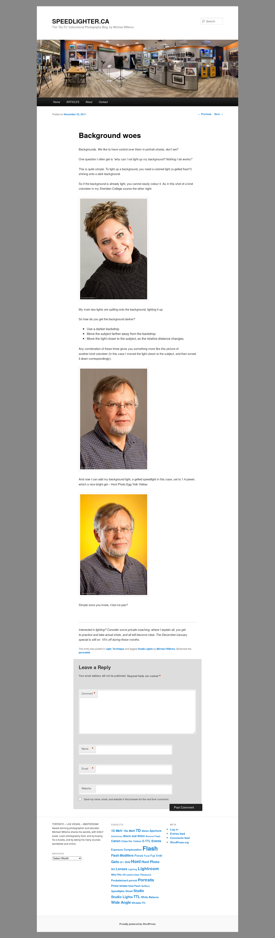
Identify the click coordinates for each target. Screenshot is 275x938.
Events (156, 841)
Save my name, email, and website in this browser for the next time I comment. (126, 799)
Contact (103, 102)
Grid (127, 862)
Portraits (146, 880)
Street (129, 891)
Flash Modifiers (122, 855)
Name (88, 748)
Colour (137, 841)
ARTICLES (72, 102)
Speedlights (118, 891)
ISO (113, 869)
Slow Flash (134, 886)
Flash (150, 848)
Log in (174, 829)
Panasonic (145, 874)
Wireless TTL (139, 903)
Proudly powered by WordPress (137, 924)
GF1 (122, 862)
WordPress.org (179, 842)
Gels (115, 861)
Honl (136, 861)
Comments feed (180, 838)
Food (147, 855)
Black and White (134, 836)
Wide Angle (121, 902)
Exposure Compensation (126, 849)
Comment (88, 693)
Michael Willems (166, 649)
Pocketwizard (119, 880)
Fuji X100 (156, 855)
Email (88, 768)
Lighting (132, 869)
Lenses (121, 868)
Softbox (145, 885)
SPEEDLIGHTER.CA (80, 21)
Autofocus (116, 836)
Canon (115, 841)
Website (86, 788)
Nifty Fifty (116, 874)
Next (218, 114)
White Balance (150, 897)
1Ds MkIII (129, 831)
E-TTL (146, 841)
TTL (136, 896)
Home (56, 102)
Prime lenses (119, 886)
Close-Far (126, 841)
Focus (138, 855)
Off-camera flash (131, 874)
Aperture (155, 831)
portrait (133, 880)
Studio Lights (145, 649)
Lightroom (148, 868)
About (89, 102)
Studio (138, 890)
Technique (118, 649)
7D (138, 830)
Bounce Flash (153, 836)
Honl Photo (150, 861)
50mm (145, 831)
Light (108, 649)
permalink (84, 652)
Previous (204, 114)
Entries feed (177, 833)
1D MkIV (117, 830)
